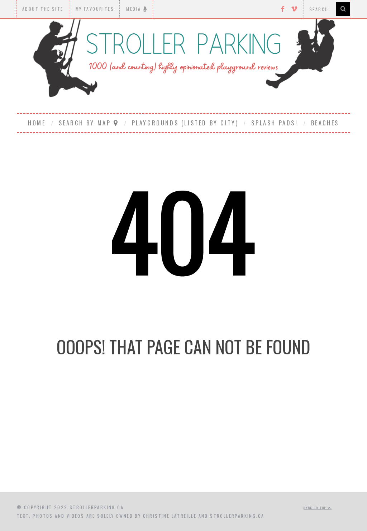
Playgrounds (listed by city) (185, 123)
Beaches (325, 123)
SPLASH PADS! (274, 123)
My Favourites (95, 9)
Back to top (316, 508)
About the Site (42, 9)
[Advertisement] (183, 431)
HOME (37, 123)
